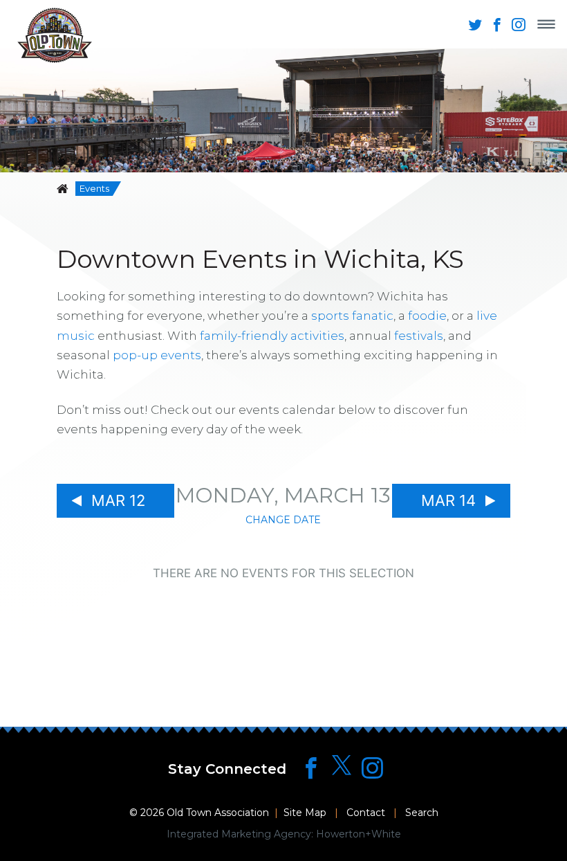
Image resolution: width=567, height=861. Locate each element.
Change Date (283, 520)
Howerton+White (358, 834)
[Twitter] (341, 766)
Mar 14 (448, 500)
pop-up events (157, 355)
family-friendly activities (272, 336)
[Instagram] (372, 768)
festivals (418, 336)
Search (421, 812)
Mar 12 (118, 500)
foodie (427, 316)
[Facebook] (311, 768)
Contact (365, 812)
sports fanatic (352, 316)
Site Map (305, 812)
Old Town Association (218, 812)
